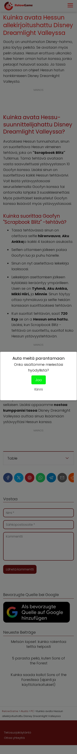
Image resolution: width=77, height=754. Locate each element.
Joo (38, 379)
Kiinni (38, 389)
